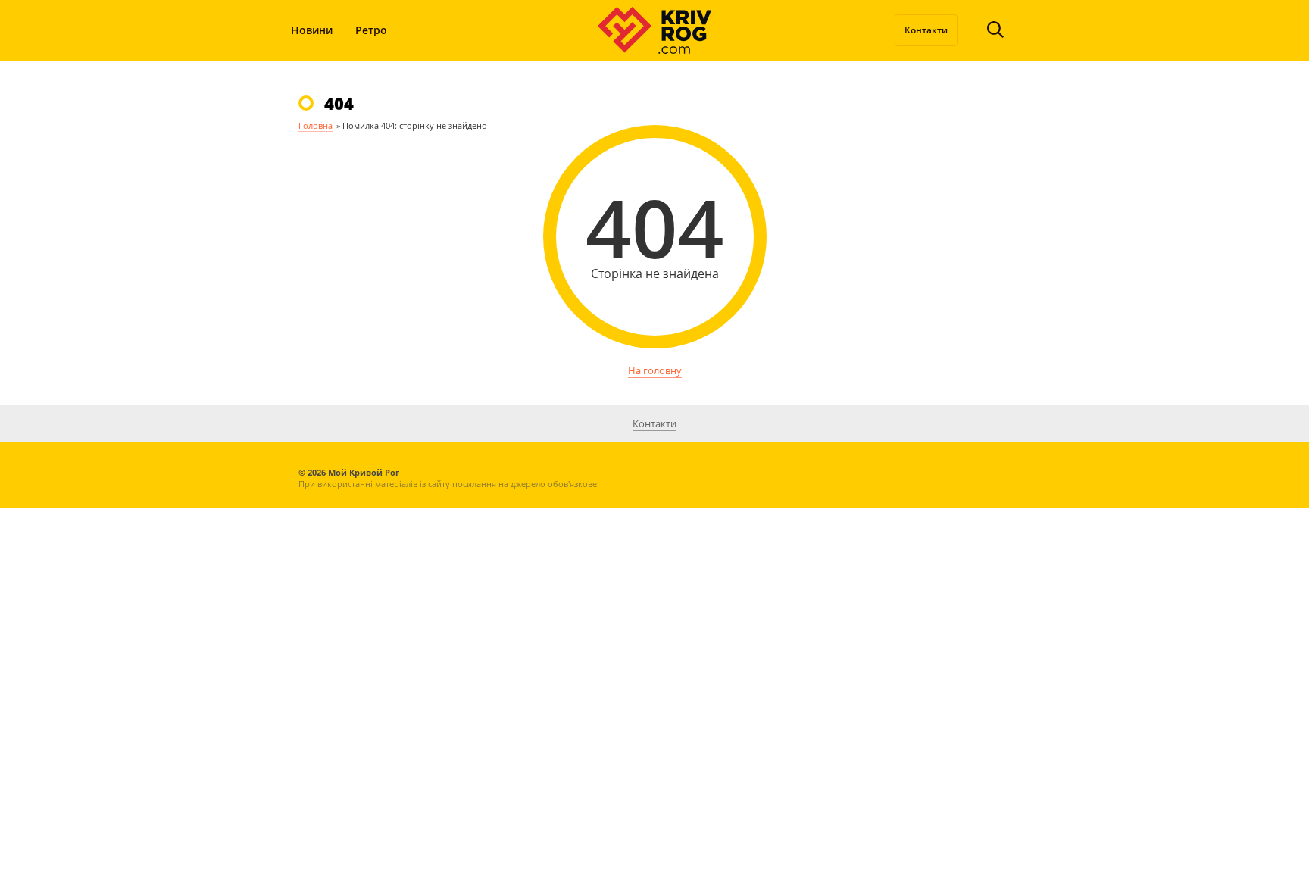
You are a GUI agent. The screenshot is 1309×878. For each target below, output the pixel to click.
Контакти (926, 29)
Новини (312, 30)
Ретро (371, 30)
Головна (315, 125)
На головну (655, 370)
